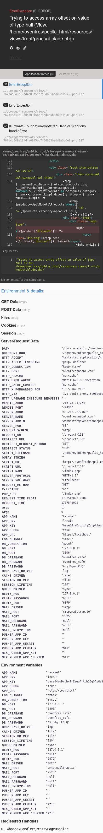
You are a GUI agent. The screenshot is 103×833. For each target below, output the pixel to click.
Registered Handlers (20, 821)
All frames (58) (68, 74)
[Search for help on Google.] (11, 47)
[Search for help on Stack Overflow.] (24, 47)
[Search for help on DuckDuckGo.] (18, 47)
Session (8, 333)
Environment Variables (21, 665)
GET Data (9, 301)
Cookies (8, 325)
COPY (15, 58)
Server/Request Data (20, 341)
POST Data (11, 309)
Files (5, 317)
